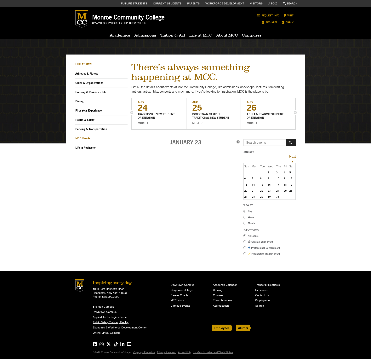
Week (251, 217)
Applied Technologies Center (110, 317)
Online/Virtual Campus (106, 332)
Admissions (145, 35)
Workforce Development (224, 3)
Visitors (256, 3)
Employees (222, 328)
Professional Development (265, 247)
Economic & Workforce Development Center (120, 327)
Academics (120, 35)
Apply (289, 22)
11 (285, 178)
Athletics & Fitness (86, 73)
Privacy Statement (166, 352)
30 (269, 196)
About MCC (227, 35)
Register (271, 22)
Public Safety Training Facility (110, 322)
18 (285, 184)
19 (290, 184)
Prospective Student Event (265, 253)
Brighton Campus (103, 306)
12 (290, 178)
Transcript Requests (267, 284)
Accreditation (221, 305)
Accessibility (184, 352)
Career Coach (179, 295)
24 (277, 190)
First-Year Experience (88, 110)
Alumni (243, 328)
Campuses (251, 35)
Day (250, 211)
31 (277, 196)
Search (292, 3)
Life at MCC (200, 35)
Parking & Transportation (91, 129)
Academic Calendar (225, 284)
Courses (218, 295)
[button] (132, 112)
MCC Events (82, 138)
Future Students (134, 3)
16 (269, 184)
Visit (290, 15)
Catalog (217, 290)
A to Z (272, 3)
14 (253, 184)
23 (269, 190)
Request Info (270, 15)
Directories (261, 290)
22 (261, 190)
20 (245, 190)
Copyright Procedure (144, 352)
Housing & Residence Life (90, 92)
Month (251, 223)
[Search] (291, 142)
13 (245, 184)
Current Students (167, 3)
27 (245, 196)
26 (290, 190)
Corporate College (182, 290)
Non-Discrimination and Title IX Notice (213, 352)
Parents (193, 3)
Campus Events (180, 305)
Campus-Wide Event (262, 241)
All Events (253, 235)
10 (277, 178)
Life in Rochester (85, 147)
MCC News (177, 300)
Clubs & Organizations (89, 83)
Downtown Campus (105, 311)
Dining (79, 101)
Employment (263, 300)
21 (253, 190)
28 (253, 196)
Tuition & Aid (172, 35)
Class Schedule (222, 300)
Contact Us (262, 295)
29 (261, 196)
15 (261, 184)
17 (277, 184)
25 (285, 190)
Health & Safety (84, 120)
